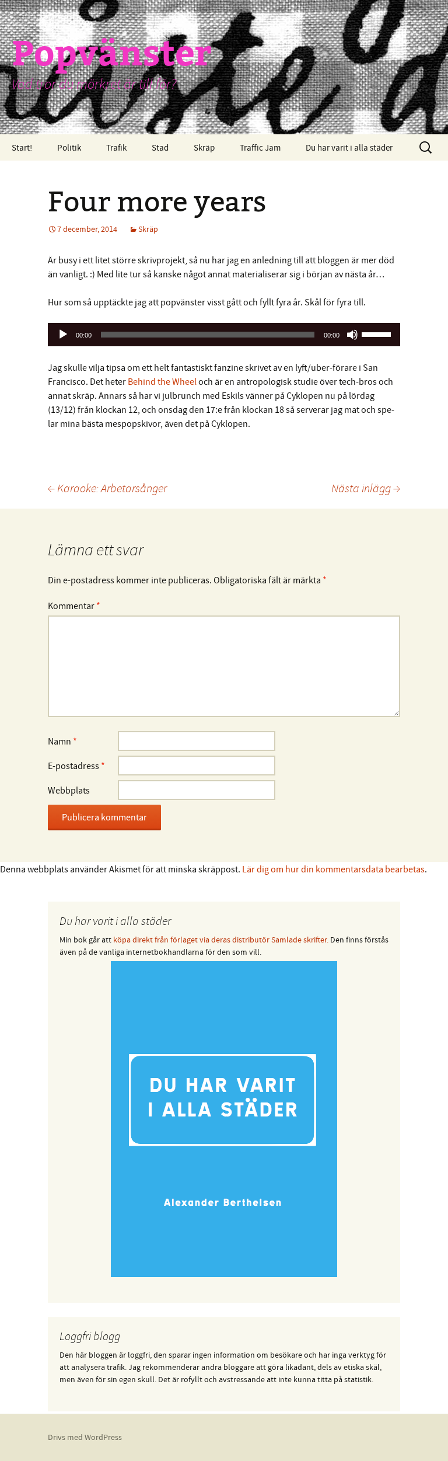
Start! (22, 147)
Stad (160, 147)
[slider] (378, 333)
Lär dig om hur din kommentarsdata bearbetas (333, 869)
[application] (224, 334)
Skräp (204, 147)
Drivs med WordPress (85, 1437)
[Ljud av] (352, 334)
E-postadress (76, 765)
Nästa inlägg (365, 488)
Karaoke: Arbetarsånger (107, 488)
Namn (62, 741)
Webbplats (69, 790)
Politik (69, 147)
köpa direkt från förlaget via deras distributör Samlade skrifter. (220, 939)
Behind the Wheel (162, 381)
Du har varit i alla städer (349, 147)
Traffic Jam (260, 147)
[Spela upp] (63, 334)
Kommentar (74, 605)
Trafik (116, 147)
